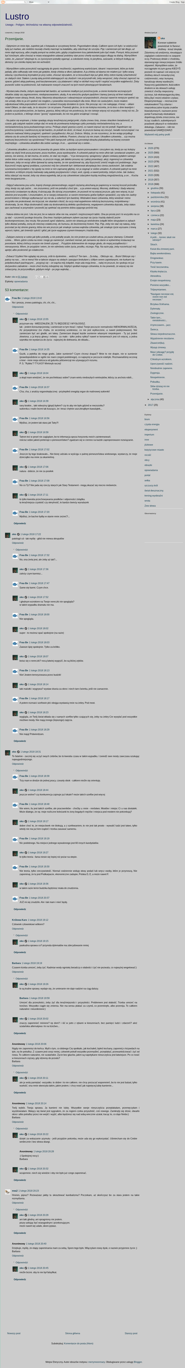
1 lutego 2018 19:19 (39, 838)
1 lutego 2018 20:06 (36, 1044)
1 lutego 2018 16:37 (39, 387)
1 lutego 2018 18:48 (39, 804)
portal (147, 475)
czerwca (155, 215)
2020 (151, 175)
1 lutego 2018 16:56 (39, 418)
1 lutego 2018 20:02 (38, 1018)
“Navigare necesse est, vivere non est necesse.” (162, 297)
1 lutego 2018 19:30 (39, 866)
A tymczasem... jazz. (160, 325)
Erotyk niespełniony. (160, 280)
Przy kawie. (156, 262)
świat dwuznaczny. (154, 490)
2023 (151, 161)
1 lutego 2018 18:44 (38, 790)
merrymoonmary (96, 1362)
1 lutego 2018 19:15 (38, 941)
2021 (151, 170)
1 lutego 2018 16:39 (38, 401)
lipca (153, 210)
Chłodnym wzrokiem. (161, 359)
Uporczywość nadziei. (161, 364)
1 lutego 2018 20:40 (36, 1243)
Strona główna (72, 1333)
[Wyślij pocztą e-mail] (36, 277)
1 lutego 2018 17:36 (38, 569)
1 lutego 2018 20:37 (39, 898)
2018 (151, 184)
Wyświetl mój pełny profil (157, 134)
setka (147, 480)
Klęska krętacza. (158, 271)
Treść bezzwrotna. (159, 267)
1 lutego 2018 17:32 (39, 555)
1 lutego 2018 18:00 (39, 614)
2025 (151, 152)
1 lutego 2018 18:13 (39, 670)
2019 (151, 179)
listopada (156, 192)
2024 (151, 157)
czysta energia (152, 424)
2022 (151, 166)
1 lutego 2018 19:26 (38, 984)
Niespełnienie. (157, 377)
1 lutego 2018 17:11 (38, 495)
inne (147, 439)
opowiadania (21, 281)
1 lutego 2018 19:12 (38, 920)
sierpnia (155, 206)
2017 (151, 405)
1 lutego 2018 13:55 (38, 319)
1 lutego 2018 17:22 (31, 534)
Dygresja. (155, 373)
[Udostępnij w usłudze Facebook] (44, 277)
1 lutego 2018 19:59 (39, 998)
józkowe (149, 445)
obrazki (148, 465)
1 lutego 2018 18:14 (38, 684)
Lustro (17, 16)
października (157, 197)
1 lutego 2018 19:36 (38, 884)
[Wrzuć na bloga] (39, 277)
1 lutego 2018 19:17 (38, 821)
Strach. (154, 244)
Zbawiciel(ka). (157, 343)
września (156, 201)
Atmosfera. (155, 276)
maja (153, 220)
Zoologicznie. (157, 313)
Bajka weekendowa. (160, 253)
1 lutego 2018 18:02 (38, 628)
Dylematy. (155, 308)
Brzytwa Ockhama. (160, 304)
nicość (148, 455)
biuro (147, 419)
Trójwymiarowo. (158, 289)
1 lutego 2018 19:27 (38, 852)
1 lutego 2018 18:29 (39, 729)
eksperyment (151, 429)
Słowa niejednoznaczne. (163, 334)
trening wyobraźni (154, 495)
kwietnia (155, 224)
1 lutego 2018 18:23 (38, 712)
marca (154, 228)
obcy (147, 460)
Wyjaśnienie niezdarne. (162, 338)
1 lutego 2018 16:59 (38, 432)
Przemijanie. (156, 393)
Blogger (138, 1362)
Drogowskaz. (157, 258)
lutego (154, 233)
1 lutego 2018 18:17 (39, 698)
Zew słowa (150, 506)
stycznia (155, 399)
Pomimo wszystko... (160, 285)
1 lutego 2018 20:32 (38, 1168)
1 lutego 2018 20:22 (38, 1134)
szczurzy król (151, 485)
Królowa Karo (19, 920)
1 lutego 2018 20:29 (38, 1215)
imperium (149, 434)
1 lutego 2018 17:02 (39, 449)
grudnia (155, 188)
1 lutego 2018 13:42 (32, 298)
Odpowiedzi (22, 313)
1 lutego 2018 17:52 (38, 597)
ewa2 (15, 1191)
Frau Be (16, 298)
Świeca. (154, 329)
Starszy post (131, 1333)
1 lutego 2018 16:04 (38, 373)
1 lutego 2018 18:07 (38, 656)
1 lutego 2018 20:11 (38, 1078)
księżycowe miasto (154, 450)
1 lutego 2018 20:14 (36, 1103)
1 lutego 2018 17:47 (39, 583)
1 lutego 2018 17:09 (39, 481)
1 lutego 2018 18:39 (39, 776)
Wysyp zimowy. (158, 347)
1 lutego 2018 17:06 (38, 467)
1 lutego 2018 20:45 (38, 1268)
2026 (151, 148)
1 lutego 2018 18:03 (39, 642)
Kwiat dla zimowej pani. (162, 249)
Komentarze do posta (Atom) (78, 1343)
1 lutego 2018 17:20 (39, 512)
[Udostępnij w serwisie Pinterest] (47, 277)
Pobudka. (155, 382)
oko (22, 319)
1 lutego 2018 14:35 (39, 349)
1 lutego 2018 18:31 (31, 752)
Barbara (16, 963)
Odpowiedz (18, 307)
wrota (147, 500)
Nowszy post (13, 1333)
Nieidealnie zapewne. (161, 368)
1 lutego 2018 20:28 (44, 1151)
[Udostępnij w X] (41, 277)
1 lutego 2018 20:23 (28, 1191)
